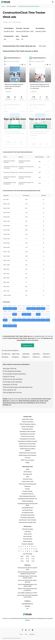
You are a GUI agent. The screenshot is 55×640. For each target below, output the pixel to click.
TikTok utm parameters (27, 421)
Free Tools (27, 457)
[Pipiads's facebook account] (22, 630)
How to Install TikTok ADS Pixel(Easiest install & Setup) (27, 596)
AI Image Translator (27, 491)
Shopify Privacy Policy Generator (27, 444)
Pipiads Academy (27, 541)
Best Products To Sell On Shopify (27, 520)
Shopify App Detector (27, 429)
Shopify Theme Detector (27, 426)
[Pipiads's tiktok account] (29, 630)
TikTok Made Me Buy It (27, 508)
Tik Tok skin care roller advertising (12, 379)
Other (36, 551)
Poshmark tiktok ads (48, 354)
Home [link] (3, 6)
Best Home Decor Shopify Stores (27, 522)
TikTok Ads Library (27, 479)
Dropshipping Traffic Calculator (27, 431)
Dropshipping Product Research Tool (27, 498)
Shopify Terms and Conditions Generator (27, 449)
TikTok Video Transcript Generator (27, 484)
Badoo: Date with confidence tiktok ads (17, 354)
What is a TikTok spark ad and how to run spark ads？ (27, 589)
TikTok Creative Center (27, 481)
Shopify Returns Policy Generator (27, 453)
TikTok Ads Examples (27, 529)
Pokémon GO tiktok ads (38, 357)
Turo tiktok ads (6, 354)
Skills (27, 476)
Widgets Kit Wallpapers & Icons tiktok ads (27, 357)
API (27, 608)
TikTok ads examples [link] (11, 6)
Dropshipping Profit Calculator (27, 439)
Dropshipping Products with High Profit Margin (27, 504)
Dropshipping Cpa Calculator (27, 434)
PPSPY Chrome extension (27, 460)
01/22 (33, 556)
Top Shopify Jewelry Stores (27, 515)
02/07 (22, 556)
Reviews (27, 489)
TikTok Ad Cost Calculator (27, 436)
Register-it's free (14, 126)
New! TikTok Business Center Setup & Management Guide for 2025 (27, 572)
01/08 (27, 561)
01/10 (33, 558)
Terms (26, 634)
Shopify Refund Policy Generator (27, 446)
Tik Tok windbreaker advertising (12, 371)
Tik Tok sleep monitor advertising (12, 382)
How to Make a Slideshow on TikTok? (27, 593)
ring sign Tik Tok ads (9, 376)
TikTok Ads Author (27, 539)
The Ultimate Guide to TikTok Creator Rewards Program (27, 577)
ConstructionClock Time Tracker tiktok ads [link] (28, 6)
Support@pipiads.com (27, 604)
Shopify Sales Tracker (27, 419)
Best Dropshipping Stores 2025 (27, 496)
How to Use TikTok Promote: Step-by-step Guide (27, 581)
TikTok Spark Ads (27, 474)
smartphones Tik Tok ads (10, 384)
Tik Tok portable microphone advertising (14, 374)
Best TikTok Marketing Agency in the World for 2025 (27, 585)
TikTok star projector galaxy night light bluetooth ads (17, 387)
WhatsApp (27, 606)
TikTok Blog (27, 531)
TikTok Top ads (27, 534)
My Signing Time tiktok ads (7, 357)
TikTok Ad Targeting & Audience (27, 424)
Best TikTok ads (27, 536)
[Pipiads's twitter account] (26, 630)
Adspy (27, 469)
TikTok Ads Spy (27, 472)
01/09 (22, 561)
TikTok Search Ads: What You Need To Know (27, 568)
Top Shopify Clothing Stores (27, 517)
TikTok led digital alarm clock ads (12, 392)
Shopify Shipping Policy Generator (27, 455)
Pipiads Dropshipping (27, 501)
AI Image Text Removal (27, 494)
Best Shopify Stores (27, 510)
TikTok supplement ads (9, 390)
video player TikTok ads (9, 368)
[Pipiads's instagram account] (32, 630)
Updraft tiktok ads (27, 354)
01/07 (33, 561)
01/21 (22, 558)
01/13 (27, 558)
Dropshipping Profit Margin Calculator (27, 441)
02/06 (27, 556)
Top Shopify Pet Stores (27, 512)
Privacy (21, 634)
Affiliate (27, 462)
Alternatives (27, 486)
